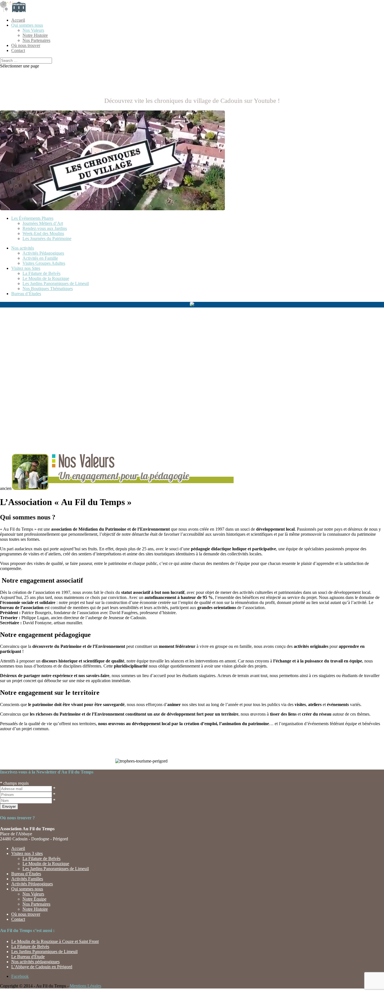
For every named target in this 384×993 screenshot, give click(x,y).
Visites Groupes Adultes (43, 263)
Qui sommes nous (27, 25)
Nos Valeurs (33, 30)
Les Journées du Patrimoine (46, 238)
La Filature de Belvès (41, 273)
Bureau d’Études (26, 293)
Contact (18, 50)
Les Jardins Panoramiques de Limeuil (55, 283)
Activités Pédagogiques (43, 253)
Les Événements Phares (32, 218)
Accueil (18, 20)
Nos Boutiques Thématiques (47, 288)
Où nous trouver (25, 45)
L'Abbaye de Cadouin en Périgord (41, 966)
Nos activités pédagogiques (35, 961)
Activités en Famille (40, 258)
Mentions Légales (85, 985)
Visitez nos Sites (25, 268)
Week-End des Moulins (43, 233)
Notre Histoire (35, 35)
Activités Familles (27, 878)
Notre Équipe (34, 899)
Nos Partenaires (36, 40)
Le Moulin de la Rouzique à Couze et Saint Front (55, 941)
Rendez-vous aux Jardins (44, 228)
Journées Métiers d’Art (42, 223)
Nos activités (22, 248)
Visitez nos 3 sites (27, 853)
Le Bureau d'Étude (28, 956)
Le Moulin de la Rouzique (45, 278)
